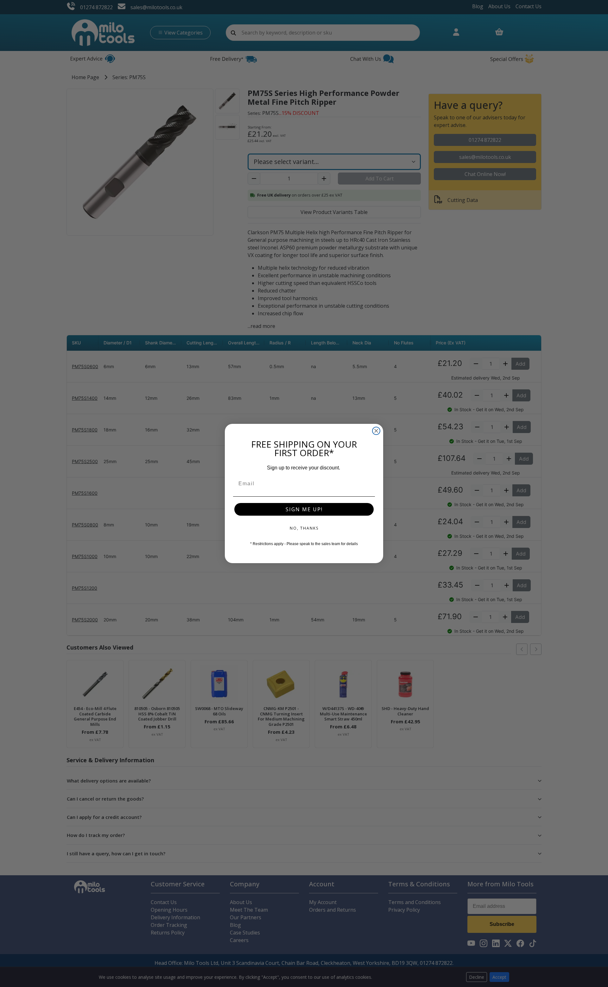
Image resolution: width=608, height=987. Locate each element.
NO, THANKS (304, 528)
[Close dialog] (376, 431)
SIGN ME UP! (304, 509)
